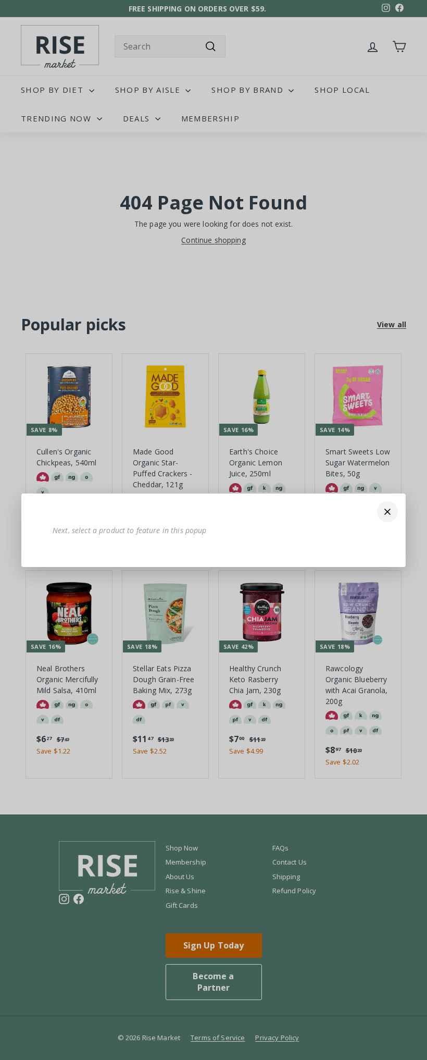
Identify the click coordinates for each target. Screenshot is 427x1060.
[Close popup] (387, 511)
